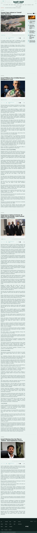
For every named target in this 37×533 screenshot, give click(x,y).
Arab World (6, 4)
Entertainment (29, 4)
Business (21, 4)
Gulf (4, 4)
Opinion (12, 4)
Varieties (18, 4)
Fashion (32, 4)
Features (17, 6)
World (9, 4)
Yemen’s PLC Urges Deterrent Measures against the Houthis (32, 41)
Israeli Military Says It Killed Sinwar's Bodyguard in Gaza (13, 78)
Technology (20, 6)
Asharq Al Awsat (5, 99)
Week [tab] (35, 13)
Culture (23, 4)
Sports (26, 4)
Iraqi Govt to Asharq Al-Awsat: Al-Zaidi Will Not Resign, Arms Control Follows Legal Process (12, 216)
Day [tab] (33, 13)
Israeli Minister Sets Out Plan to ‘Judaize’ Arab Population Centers (12, 439)
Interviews (15, 4)
